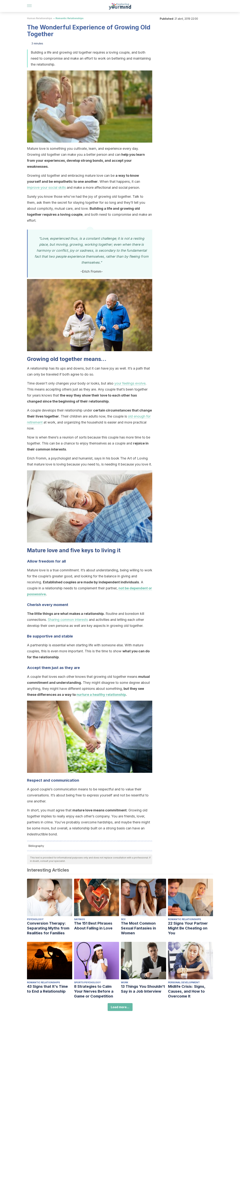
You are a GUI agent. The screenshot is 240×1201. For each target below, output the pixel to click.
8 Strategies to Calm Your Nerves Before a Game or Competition (93, 991)
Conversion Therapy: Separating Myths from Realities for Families (48, 928)
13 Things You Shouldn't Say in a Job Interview (143, 989)
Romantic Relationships (69, 18)
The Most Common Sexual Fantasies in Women (138, 928)
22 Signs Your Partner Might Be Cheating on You (188, 928)
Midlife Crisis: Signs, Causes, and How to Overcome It (186, 991)
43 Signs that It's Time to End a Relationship (47, 989)
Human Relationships (39, 18)
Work (124, 982)
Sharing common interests (68, 620)
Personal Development (184, 982)
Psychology (35, 919)
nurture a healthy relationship (101, 695)
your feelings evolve (130, 383)
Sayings (79, 919)
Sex (123, 919)
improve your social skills (46, 187)
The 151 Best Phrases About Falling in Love (93, 925)
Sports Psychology (87, 982)
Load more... (120, 1007)
